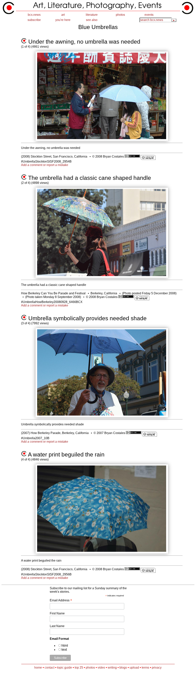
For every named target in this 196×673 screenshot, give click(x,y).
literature (92, 14)
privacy (157, 667)
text (64, 649)
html (64, 645)
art (63, 14)
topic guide (64, 667)
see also (91, 20)
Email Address (61, 600)
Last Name (57, 626)
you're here (62, 20)
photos (120, 14)
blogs (123, 667)
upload (134, 667)
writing (112, 667)
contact (49, 667)
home (38, 667)
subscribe (34, 20)
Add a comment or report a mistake (44, 165)
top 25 (79, 667)
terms (145, 667)
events (149, 14)
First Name (57, 613)
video (101, 667)
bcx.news (34, 14)
